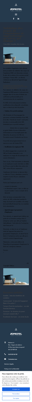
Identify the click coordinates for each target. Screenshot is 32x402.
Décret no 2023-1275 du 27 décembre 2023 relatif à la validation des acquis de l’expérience (17, 255)
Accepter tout (16, 389)
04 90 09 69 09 (12, 354)
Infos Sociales (20, 44)
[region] (16, 386)
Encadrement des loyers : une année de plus (16, 317)
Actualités (13, 44)
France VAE (6, 128)
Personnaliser (16, 393)
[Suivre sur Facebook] (13, 18)
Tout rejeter (16, 398)
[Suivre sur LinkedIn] (18, 18)
